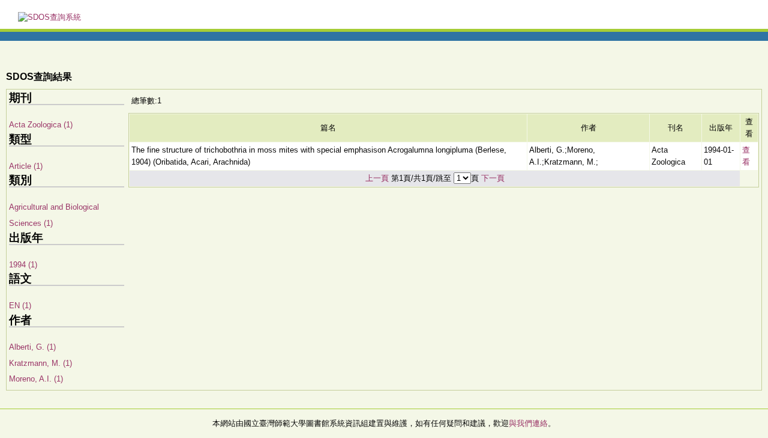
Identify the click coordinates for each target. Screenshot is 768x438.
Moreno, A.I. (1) (36, 378)
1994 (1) (23, 264)
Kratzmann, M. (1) (40, 363)
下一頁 (493, 178)
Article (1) (26, 166)
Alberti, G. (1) (32, 346)
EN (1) (20, 305)
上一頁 (377, 178)
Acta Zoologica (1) (41, 124)
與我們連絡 (528, 423)
